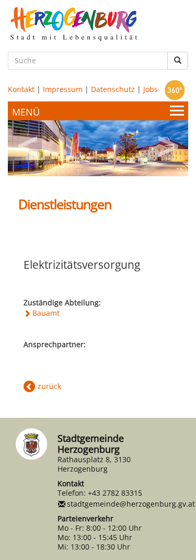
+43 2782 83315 (115, 493)
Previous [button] (29, 143)
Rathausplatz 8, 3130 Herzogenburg (94, 464)
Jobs (150, 89)
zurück (49, 386)
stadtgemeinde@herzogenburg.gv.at (131, 504)
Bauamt (46, 313)
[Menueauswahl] (98, 111)
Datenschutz (113, 89)
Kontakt (21, 89)
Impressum (63, 89)
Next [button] (167, 143)
